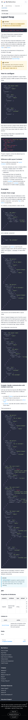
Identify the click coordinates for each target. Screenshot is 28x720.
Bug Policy (3, 652)
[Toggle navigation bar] (2, 2)
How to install (4, 650)
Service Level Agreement (7, 661)
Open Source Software (7, 656)
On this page (5, 13)
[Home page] (2, 6)
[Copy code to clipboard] (25, 30)
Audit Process (4, 663)
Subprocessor (4, 659)
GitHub (2, 692)
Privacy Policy (19, 708)
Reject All (14, 711)
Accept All (14, 717)
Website (3, 670)
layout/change (15, 58)
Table (5, 400)
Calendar (6, 403)
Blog (2, 676)
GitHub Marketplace (6, 694)
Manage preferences (14, 714)
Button (8, 47)
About (2, 672)
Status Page (4, 688)
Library (3, 690)
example (16, 183)
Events (2, 678)
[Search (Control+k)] (25, 2)
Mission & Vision (5, 674)
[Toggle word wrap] (23, 139)
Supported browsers (6, 654)
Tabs (2, 47)
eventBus (10, 181)
